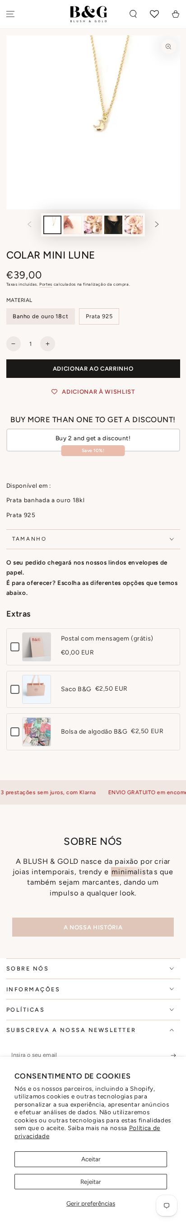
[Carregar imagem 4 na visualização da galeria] (113, 225)
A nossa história (93, 927)
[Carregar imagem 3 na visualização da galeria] (93, 225)
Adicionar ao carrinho (93, 368)
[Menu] (10, 14)
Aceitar (91, 1159)
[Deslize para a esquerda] (29, 225)
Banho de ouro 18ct (41, 316)
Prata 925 (99, 316)
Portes (45, 284)
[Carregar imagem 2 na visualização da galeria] (73, 225)
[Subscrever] (175, 1055)
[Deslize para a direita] (157, 225)
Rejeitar (90, 1181)
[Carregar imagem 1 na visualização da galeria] (52, 225)
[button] (133, 14)
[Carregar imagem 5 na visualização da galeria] (134, 225)
